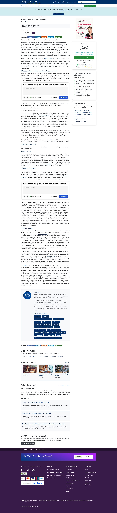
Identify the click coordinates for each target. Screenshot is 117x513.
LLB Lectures (69, 488)
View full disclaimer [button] (57, 13)
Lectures (48, 6)
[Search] (79, 2)
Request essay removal (28, 443)
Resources (33, 6)
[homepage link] (21, 17)
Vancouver (53, 356)
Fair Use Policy (89, 475)
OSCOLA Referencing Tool (72, 480)
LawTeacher (25, 6)
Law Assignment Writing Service (82, 114)
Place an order (84, 58)
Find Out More (87, 457)
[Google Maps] (33, 470)
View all (67, 362)
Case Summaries (70, 472)
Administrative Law (39, 17)
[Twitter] (28, 470)
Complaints (88, 478)
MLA (34, 356)
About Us (72, 6)
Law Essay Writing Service (81, 110)
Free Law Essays (28, 17)
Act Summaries (70, 475)
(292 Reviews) (88, 65)
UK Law (33, 32)
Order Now (90, 6)
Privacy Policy (24, 506)
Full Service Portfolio (79, 121)
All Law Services (51, 478)
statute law (51, 140)
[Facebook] (22, 470)
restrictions (48, 164)
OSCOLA (60, 6)
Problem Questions (71, 478)
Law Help (68, 486)
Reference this (26, 30)
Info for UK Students (90, 472)
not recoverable (51, 256)
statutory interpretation (45, 115)
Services (66, 6)
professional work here (64, 10)
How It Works (41, 6)
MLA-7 (39, 356)
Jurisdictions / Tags (64, 385)
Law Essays (69, 469)
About (86, 469)
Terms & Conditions (32, 506)
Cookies (38, 506)
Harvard (46, 356)
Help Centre (88, 480)
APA (30, 356)
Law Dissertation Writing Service (82, 112)
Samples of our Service (80, 119)
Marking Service (78, 116)
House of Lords (48, 58)
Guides (54, 6)
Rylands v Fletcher (42, 234)
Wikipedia (60, 356)
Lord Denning (24, 265)
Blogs (67, 491)
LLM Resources (70, 483)
